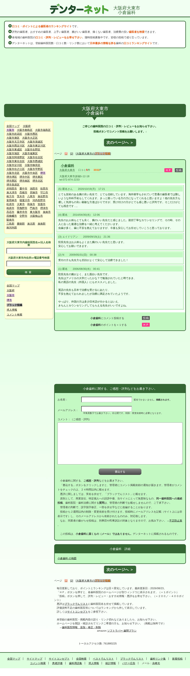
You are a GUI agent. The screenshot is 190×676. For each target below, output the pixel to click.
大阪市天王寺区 (15, 141)
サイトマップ (34, 658)
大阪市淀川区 (14, 165)
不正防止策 (175, 520)
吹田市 (44, 188)
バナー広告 (128, 663)
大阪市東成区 (14, 149)
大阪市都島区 (24, 129)
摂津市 (44, 208)
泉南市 (47, 211)
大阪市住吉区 (35, 157)
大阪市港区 (12, 137)
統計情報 (110, 663)
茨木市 (21, 196)
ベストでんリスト (103, 658)
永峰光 (156, 663)
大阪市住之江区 (15, 169)
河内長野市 (38, 200)
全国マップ (12, 126)
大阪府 (27, 126)
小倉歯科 (67, 166)
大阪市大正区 (30, 137)
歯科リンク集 (158, 658)
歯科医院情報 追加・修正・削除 (81, 627)
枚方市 (10, 196)
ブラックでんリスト (76, 603)
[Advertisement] (95, 76)
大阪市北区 (12, 172)
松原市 (10, 204)
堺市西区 (11, 180)
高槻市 (23, 192)
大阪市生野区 (32, 149)
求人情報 (12, 309)
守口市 (44, 192)
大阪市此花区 (14, 133)
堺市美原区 (12, 184)
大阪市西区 (31, 133)
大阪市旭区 (12, 153)
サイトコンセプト (77, 611)
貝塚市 (34, 192)
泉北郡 (31, 223)
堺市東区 (37, 176)
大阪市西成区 (35, 161)
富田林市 (11, 200)
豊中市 (23, 188)
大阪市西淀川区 (15, 145)
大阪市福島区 (43, 129)
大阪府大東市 (67, 169)
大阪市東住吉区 (15, 161)
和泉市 (31, 204)
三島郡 (10, 223)
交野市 (23, 215)
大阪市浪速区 (35, 141)
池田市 (34, 188)
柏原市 (10, 208)
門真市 (34, 208)
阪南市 (10, 219)
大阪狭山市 (36, 215)
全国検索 (81, 658)
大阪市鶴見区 (32, 165)
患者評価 (57, 663)
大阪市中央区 (30, 172)
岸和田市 (11, 188)
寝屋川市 (24, 200)
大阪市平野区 (35, 169)
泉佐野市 (43, 196)
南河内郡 (11, 227)
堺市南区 (24, 180)
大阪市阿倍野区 (15, 157)
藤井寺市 (22, 211)
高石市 (10, 211)
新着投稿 (177, 658)
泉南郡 (41, 223)
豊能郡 (21, 223)
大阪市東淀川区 (36, 145)
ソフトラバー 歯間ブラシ (122, 630)
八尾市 (31, 196)
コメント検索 (14, 314)
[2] (71, 153)
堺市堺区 (11, 176)
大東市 (21, 204)
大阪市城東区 (30, 153)
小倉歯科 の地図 (67, 558)
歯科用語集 (75, 663)
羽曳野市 (22, 208)
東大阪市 (35, 211)
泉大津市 (11, 192)
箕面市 (41, 204)
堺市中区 (24, 176)
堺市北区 (37, 180)
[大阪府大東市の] (93, 153)
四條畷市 (11, 215)
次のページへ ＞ (120, 142)
